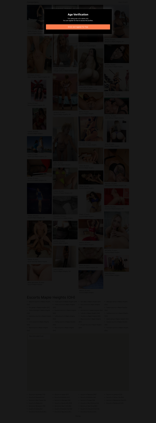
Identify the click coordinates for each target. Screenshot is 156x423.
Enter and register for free (78, 27)
